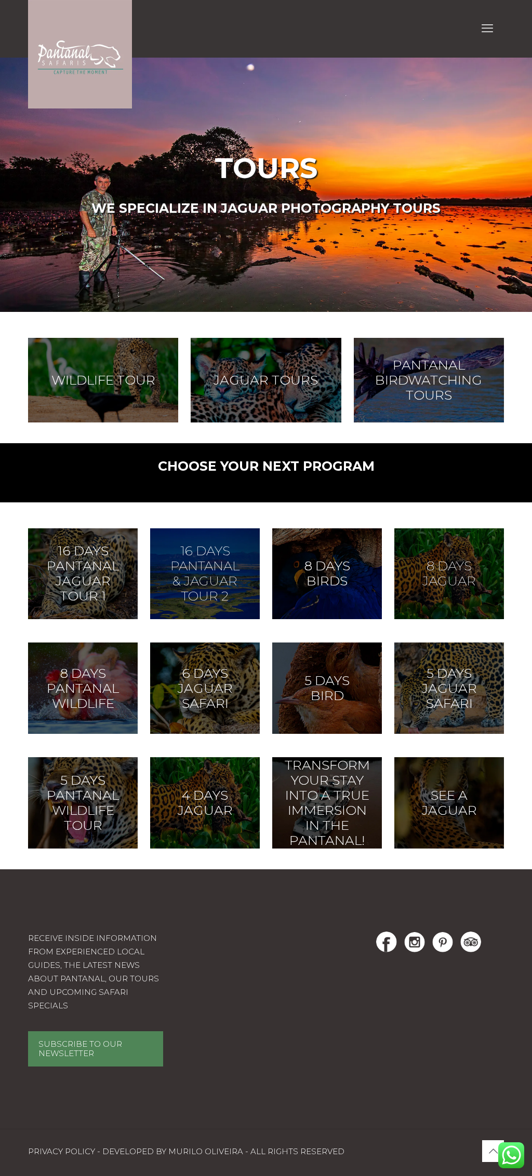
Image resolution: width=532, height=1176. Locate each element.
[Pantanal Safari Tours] (80, 54)
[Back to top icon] (493, 1151)
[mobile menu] (487, 28)
